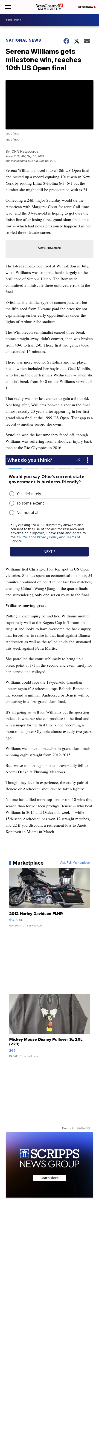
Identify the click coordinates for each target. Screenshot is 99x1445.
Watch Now (86, 7)
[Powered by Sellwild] (83, 1128)
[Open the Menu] (7, 7)
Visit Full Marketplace (75, 862)
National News (23, 40)
